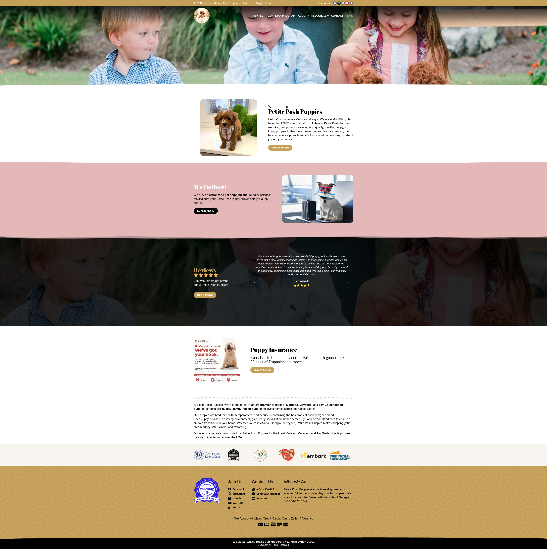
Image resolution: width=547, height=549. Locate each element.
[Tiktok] (351, 3)
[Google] (343, 3)
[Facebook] (335, 3)
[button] (255, 282)
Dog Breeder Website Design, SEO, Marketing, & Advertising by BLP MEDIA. (273, 542)
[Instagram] (339, 3)
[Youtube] (347, 3)
